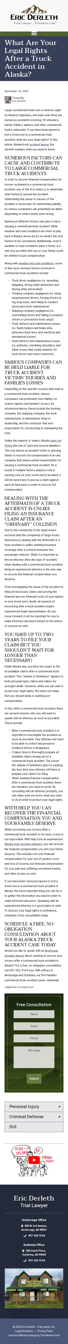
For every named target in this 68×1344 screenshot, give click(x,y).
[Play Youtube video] (34, 1160)
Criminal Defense (26, 1117)
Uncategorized (25, 987)
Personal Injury (24, 1107)
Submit (34, 1079)
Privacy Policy (45, 1331)
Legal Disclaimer (24, 1331)
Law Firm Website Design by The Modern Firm (34, 1335)
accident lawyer (39, 144)
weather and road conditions (36, 263)
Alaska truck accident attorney (23, 844)
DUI (13, 1127)
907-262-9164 (36, 1236)
